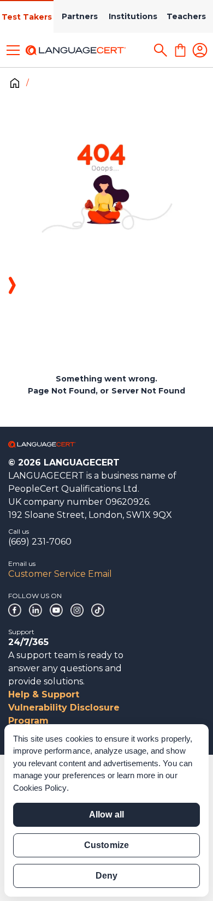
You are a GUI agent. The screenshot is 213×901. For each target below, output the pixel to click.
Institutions (133, 16)
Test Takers (27, 17)
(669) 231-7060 (40, 541)
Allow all (106, 814)
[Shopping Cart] (180, 50)
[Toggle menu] (13, 50)
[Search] (160, 50)
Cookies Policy (40, 787)
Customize (106, 845)
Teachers (186, 16)
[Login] (200, 50)
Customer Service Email (60, 574)
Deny (106, 875)
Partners (80, 16)
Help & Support (43, 694)
